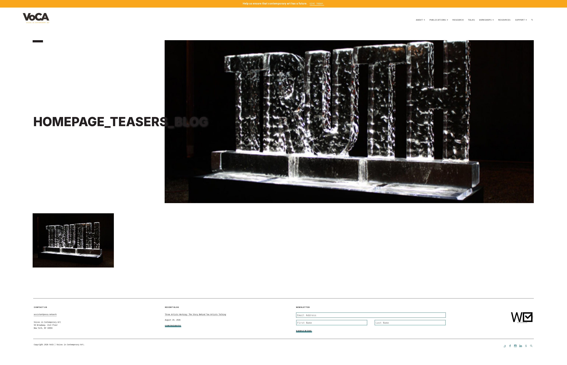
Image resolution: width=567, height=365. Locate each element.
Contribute (173, 326)
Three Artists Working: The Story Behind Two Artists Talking (195, 314)
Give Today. (317, 3)
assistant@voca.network (45, 314)
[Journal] (505, 346)
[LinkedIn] (521, 346)
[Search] (532, 20)
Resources (504, 20)
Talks (471, 20)
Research (458, 20)
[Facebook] (510, 346)
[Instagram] (515, 346)
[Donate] (526, 346)
